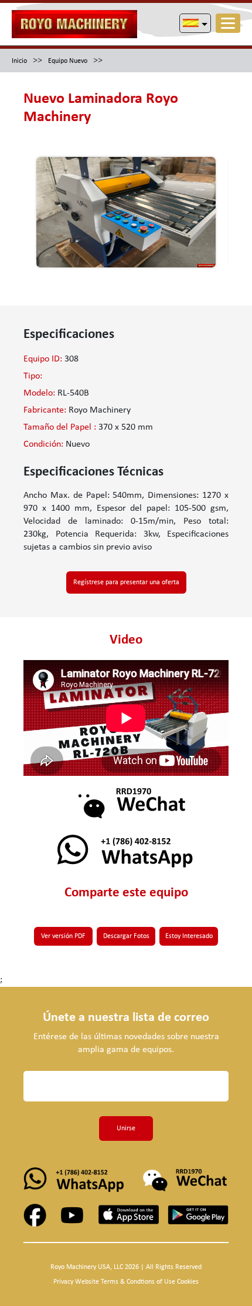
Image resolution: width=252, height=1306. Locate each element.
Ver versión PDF (63, 936)
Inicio (19, 61)
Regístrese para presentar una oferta (126, 582)
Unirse (126, 1128)
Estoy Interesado (189, 936)
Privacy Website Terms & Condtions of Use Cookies (126, 1281)
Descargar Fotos (126, 936)
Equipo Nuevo (67, 61)
